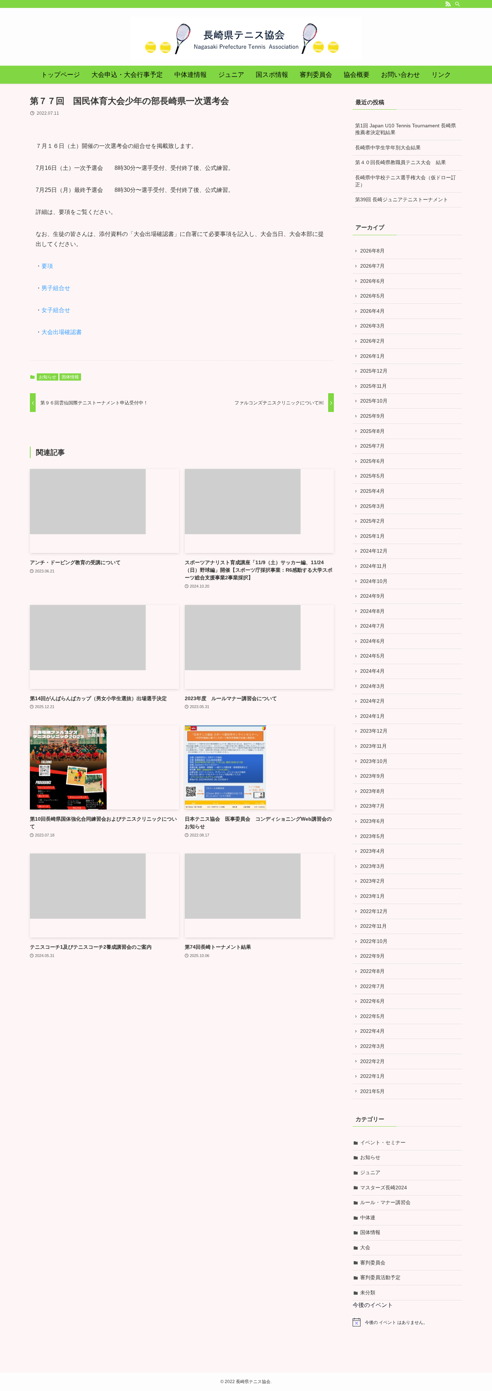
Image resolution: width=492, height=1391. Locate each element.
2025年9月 (372, 416)
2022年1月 (372, 1076)
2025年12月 (374, 371)
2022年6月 (372, 1001)
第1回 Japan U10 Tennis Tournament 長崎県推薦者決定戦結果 (405, 129)
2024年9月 (372, 596)
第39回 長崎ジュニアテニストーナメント (401, 199)
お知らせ (47, 376)
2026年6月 (372, 281)
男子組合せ (55, 288)
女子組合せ (55, 310)
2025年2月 (372, 521)
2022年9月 (372, 956)
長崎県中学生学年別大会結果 (388, 147)
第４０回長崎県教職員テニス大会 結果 (400, 162)
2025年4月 (372, 491)
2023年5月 (372, 836)
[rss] (448, 4)
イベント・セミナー (383, 1142)
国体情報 (70, 376)
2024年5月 (372, 656)
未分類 (367, 1292)
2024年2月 (372, 701)
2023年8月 (372, 791)
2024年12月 (374, 551)
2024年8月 (372, 611)
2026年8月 (372, 251)
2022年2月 (372, 1061)
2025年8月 (372, 431)
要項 (47, 266)
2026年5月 (372, 296)
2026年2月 (372, 341)
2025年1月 (372, 536)
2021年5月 (372, 1091)
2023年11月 (373, 746)
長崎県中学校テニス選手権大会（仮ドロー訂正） (405, 181)
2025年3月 (372, 506)
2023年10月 (374, 761)
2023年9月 (372, 776)
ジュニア (370, 1172)
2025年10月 (374, 401)
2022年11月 (373, 926)
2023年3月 (372, 866)
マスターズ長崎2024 (383, 1187)
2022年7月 (372, 986)
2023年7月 (372, 806)
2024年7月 (372, 626)
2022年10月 (374, 941)
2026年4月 (372, 311)
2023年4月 (372, 851)
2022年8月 (372, 971)
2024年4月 (372, 671)
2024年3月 (372, 686)
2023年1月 (372, 896)
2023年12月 (374, 731)
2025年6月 (372, 461)
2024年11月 (373, 566)
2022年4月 (372, 1031)
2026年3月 (372, 326)
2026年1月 (372, 356)
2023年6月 (372, 821)
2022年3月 (372, 1046)
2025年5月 (372, 476)
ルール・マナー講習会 (385, 1202)
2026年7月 (372, 266)
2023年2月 (372, 881)
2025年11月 (373, 386)
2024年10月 (374, 581)
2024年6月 (372, 641)
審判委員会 (372, 1262)
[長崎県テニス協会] (246, 38)
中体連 (367, 1217)
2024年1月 (372, 716)
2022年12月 (374, 911)
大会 (365, 1247)
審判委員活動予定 (380, 1277)
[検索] (457, 4)
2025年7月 (372, 446)
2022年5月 (372, 1016)
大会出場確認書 (61, 332)
